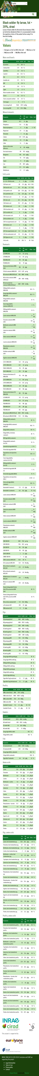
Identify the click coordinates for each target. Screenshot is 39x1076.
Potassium (5, 134)
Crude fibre (5, 71)
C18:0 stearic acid (7, 197)
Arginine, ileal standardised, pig (10, 889)
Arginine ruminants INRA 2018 (10, 358)
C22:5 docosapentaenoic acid (9, 231)
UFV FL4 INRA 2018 (7, 383)
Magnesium (5, 131)
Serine (4, 825)
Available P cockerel (7, 705)
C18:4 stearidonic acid (8, 209)
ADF (4, 86)
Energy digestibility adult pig (9, 660)
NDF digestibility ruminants (9, 438)
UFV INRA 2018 (6, 257)
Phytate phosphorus (7, 128)
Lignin (4, 89)
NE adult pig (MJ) (7, 654)
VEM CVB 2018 (6, 541)
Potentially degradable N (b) (9, 450)
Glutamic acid (6, 819)
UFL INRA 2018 (6, 254)
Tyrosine (5, 800)
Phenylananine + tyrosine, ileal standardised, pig (10, 881)
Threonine (5, 773)
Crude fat (5, 74)
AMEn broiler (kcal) (7, 696)
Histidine (5, 807)
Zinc (4, 158)
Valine (4, 791)
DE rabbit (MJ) (6, 725)
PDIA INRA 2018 (6, 260)
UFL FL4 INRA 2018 (7, 380)
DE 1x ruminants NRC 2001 (9, 563)
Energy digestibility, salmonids (10, 752)
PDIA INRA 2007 (6, 404)
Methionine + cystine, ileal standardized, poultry (9, 943)
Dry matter (5, 65)
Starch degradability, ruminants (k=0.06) (8, 459)
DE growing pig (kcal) (7, 619)
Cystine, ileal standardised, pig (10, 851)
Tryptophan (6, 785)
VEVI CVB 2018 (6, 544)
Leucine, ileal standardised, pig (10, 869)
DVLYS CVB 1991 (6, 554)
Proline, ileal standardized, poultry (11, 1012)
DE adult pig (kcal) (7, 629)
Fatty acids (5, 240)
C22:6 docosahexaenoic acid (9, 234)
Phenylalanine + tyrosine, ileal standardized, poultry (10, 977)
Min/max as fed (31, 50)
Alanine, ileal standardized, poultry (11, 992)
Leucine (5, 794)
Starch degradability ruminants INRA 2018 (8, 305)
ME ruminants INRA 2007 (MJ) (9, 416)
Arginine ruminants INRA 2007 (10, 537)
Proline (5, 828)
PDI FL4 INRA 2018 (7, 389)
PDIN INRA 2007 (6, 407)
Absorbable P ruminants (8, 487)
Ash (4, 77)
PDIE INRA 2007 (6, 410)
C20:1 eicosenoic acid (8, 215)
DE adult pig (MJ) (7, 647)
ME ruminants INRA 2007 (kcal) (10, 413)
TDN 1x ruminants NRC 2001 (9, 560)
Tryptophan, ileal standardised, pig (11, 859)
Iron (4, 164)
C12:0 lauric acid (6, 184)
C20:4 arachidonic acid (8, 219)
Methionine (6, 776)
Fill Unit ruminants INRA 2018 (10, 271)
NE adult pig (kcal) (7, 635)
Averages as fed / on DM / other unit (14, 50)
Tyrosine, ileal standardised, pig (10, 877)
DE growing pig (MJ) (7, 638)
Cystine (5, 779)
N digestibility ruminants (9, 430)
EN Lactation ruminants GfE (9, 602)
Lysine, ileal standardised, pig (10, 842)
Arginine (5, 810)
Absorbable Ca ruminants (9, 491)
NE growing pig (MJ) (7, 644)
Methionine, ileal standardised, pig (11, 848)
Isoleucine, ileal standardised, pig (10, 863)
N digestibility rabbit (8, 735)
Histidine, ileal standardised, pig (10, 886)
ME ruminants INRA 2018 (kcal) (10, 274)
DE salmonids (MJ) (7, 749)
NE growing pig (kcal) (7, 626)
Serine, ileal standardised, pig (10, 909)
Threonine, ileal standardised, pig (10, 845)
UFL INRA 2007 (6, 397)
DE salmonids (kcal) (7, 746)
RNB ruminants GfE (7, 608)
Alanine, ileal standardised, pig (10, 892)
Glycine (5, 822)
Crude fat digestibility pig (9, 675)
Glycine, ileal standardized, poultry (11, 1006)
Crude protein (6, 68)
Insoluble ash (6, 80)
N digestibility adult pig (8, 672)
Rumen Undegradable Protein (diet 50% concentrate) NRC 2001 (10, 597)
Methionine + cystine (8, 782)
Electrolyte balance (7, 151)
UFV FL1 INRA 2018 (7, 365)
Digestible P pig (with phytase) (10, 681)
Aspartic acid (6, 816)
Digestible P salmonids (8, 758)
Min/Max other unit (20, 52)
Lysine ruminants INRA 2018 (9, 316)
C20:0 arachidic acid (7, 212)
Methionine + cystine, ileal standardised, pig (9, 855)
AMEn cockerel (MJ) (7, 699)
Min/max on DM (9, 52)
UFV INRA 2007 (6, 401)
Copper (4, 161)
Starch (4, 96)
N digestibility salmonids (8, 755)
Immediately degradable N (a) (10, 446)
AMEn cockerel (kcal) (7, 693)
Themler (27, 1073)
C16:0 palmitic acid (7, 191)
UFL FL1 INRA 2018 (7, 362)
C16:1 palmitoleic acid (8, 194)
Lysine (4, 769)
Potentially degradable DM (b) (10, 474)
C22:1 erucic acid (6, 228)
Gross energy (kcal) (7, 105)
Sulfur (4, 143)
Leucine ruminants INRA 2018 (9, 342)
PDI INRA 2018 (6, 263)
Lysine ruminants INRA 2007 (9, 495)
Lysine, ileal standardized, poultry (11, 925)
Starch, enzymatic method (9, 99)
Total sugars (6, 102)
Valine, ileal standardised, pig (10, 866)
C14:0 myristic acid (7, 187)
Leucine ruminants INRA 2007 (9, 521)
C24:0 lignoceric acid (7, 237)
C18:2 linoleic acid (7, 203)
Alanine (5, 813)
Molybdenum (6, 170)
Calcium (5, 121)
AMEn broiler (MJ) (7, 702)
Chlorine (5, 140)
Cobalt (4, 167)
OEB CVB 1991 (6, 550)
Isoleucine (5, 788)
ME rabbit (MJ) (6, 728)
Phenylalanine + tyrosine (9, 804)
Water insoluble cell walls (9, 93)
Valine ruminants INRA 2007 (9, 516)
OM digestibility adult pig (9, 666)
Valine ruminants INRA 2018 (9, 337)
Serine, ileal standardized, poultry (11, 1009)
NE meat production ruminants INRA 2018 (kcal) (9, 284)
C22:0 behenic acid (7, 225)
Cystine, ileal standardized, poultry (11, 939)
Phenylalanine (6, 797)
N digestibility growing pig (9, 669)
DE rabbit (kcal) (6, 719)
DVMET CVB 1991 (6, 557)
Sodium (5, 137)
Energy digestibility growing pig (10, 657)
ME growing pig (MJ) (7, 641)
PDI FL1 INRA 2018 (7, 371)
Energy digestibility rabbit (9, 732)
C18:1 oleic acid (6, 200)
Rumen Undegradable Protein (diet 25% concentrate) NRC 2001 (10, 589)
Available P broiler (7, 708)
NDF (4, 83)
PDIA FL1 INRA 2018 (7, 368)
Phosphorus (6, 125)
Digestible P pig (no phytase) (9, 678)
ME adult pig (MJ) (7, 650)
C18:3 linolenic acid (7, 206)
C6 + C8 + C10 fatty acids (8, 181)
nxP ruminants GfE (7, 605)
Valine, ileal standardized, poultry (11, 957)
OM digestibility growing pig (9, 663)
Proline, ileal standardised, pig (10, 912)
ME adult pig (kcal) (7, 632)
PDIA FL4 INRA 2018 (7, 386)
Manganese (5, 155)
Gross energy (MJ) (7, 108)
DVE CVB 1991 (6, 547)
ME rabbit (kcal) (6, 722)
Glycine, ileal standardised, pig (10, 905)
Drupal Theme (13, 1073)
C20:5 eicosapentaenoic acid (9, 222)
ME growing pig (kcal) (7, 622)
